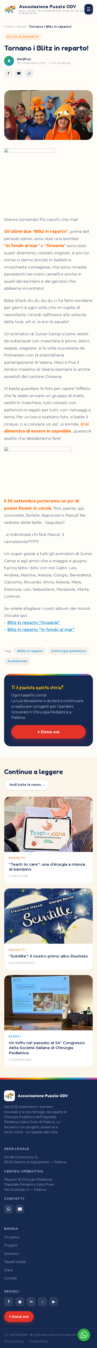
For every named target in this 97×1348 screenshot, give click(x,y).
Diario (8, 1270)
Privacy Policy (14, 1341)
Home (9, 27)
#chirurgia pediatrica (68, 651)
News (21, 27)
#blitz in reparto (30, 651)
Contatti (10, 1278)
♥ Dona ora (48, 732)
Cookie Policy (38, 1341)
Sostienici (11, 1254)
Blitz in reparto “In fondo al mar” (41, 629)
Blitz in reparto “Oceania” (33, 622)
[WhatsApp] (8, 1209)
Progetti (10, 1245)
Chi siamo (11, 1237)
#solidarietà (17, 661)
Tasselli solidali (15, 1262)
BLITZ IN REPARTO (23, 36)
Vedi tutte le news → (27, 784)
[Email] (19, 1209)
